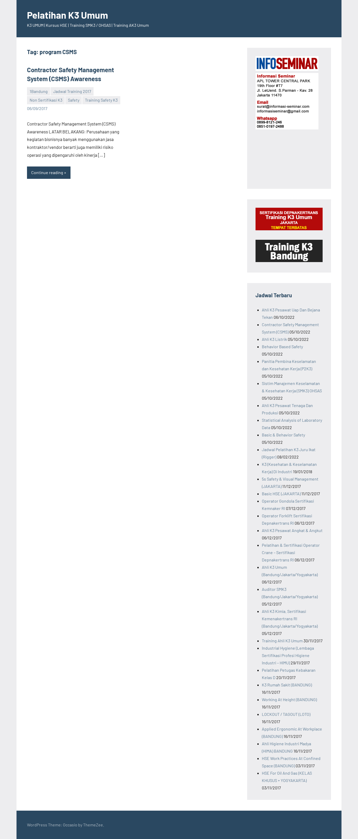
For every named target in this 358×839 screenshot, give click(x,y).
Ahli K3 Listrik (274, 339)
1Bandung (39, 91)
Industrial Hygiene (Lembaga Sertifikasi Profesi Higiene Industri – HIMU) (288, 655)
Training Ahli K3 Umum (282, 640)
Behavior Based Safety (282, 346)
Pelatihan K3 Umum (67, 14)
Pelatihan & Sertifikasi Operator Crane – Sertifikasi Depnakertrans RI (291, 552)
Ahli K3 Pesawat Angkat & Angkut (292, 530)
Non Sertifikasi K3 (46, 99)
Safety (73, 99)
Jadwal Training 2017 (72, 91)
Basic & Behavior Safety (283, 434)
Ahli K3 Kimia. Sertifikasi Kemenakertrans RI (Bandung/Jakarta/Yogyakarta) (290, 618)
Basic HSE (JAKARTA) (281, 493)
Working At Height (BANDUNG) (289, 699)
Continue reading (47, 172)
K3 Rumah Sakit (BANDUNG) (287, 684)
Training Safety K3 (101, 99)
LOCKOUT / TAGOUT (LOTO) (286, 714)
